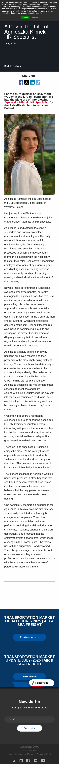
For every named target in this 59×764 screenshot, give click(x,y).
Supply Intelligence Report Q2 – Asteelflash (30, 754)
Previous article (29, 637)
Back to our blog (12, 66)
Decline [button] (35, 17)
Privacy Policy (38, 13)
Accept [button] (25, 17)
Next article (30, 676)
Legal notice (29, 750)
